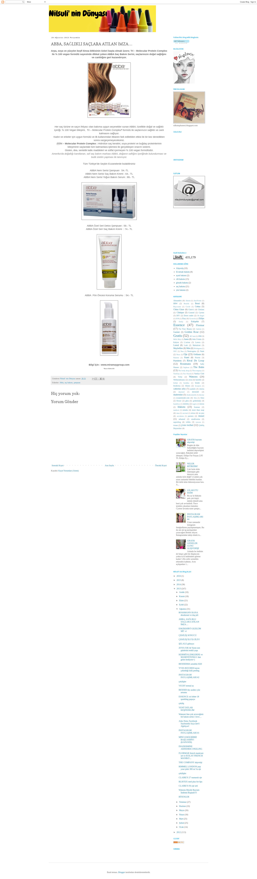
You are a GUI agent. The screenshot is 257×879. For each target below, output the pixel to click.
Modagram (198, 348)
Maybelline (178, 348)
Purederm (177, 361)
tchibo (188, 422)
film (195, 398)
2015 (179, 580)
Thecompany (197, 371)
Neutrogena (191, 351)
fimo (202, 398)
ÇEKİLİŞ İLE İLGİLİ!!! (189, 639)
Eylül (181, 604)
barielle (198, 380)
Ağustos (183, 609)
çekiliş (181, 703)
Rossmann (185, 363)
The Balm (198, 367)
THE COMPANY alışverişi (190, 762)
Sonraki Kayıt (57, 465)
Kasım (182, 596)
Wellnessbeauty (179, 380)
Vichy (180, 377)
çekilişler (182, 681)
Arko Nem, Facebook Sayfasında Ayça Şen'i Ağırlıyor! (189, 723)
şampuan (77, 382)
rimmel (201, 416)
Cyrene (201, 313)
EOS (177, 319)
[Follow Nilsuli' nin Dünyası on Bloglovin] (181, 43)
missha (185, 410)
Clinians (201, 309)
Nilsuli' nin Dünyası (78, 13)
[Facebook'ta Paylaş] (101, 378)
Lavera (197, 342)
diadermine (178, 395)
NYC (175, 351)
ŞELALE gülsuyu (186, 644)
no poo (201, 413)
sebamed (182, 419)
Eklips (201, 318)
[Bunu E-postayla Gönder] (93, 378)
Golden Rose (192, 332)
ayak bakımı (181, 275)
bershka (186, 383)
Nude (202, 351)
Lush (186, 345)
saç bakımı (69, 382)
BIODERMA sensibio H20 (190, 664)
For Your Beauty (185, 329)
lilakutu (181, 406)
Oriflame (197, 354)
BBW (175, 303)
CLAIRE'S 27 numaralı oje (190, 777)
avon (190, 380)
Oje (185, 354)
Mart (181, 819)
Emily (181, 322)
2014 (179, 584)
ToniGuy (176, 374)
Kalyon (176, 342)
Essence (179, 325)
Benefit (186, 304)
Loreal (176, 345)
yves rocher (187, 425)
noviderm (180, 416)
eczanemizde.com (183, 398)
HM (199, 336)
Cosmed (191, 313)
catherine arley (179, 389)
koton (202, 404)
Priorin (197, 357)
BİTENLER (184, 797)
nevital (185, 413)
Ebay (184, 318)
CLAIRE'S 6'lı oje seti (188, 786)
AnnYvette (197, 301)
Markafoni (197, 345)
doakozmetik (191, 395)
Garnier (176, 332)
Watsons (193, 376)
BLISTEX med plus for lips (190, 782)
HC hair (192, 336)
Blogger (121, 872)
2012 (179, 832)
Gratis (177, 336)
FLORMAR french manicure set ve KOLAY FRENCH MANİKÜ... (191, 755)
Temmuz (183, 802)
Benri (197, 303)
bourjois (198, 386)
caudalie (192, 389)
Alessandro (177, 300)
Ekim (181, 600)
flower (178, 401)
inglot (194, 404)
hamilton (176, 404)
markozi (176, 410)
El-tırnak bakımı (183, 272)
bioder (197, 383)
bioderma (176, 386)
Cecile (188, 307)
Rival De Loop (195, 360)
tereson (198, 422)
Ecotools (192, 319)
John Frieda (196, 339)
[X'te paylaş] (98, 378)
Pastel (186, 357)
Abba (62, 382)
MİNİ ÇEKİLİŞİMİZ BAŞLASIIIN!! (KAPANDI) (188, 739)
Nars (182, 351)
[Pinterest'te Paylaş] (103, 378)
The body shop (183, 371)
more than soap (198, 410)
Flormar (200, 325)
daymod (181, 392)
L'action (187, 342)
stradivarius (195, 419)
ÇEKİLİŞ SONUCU (188, 635)
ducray (201, 395)
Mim (188, 348)
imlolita (186, 404)
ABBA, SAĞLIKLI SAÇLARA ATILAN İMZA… (189, 621)
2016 (179, 576)
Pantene (176, 358)
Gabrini (198, 329)
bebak (175, 383)
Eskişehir (195, 321)
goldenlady (197, 401)
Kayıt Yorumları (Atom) (68, 471)
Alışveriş (180, 268)
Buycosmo (177, 307)
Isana (186, 339)
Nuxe (178, 355)
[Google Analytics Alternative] (178, 842)
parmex (191, 416)
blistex (187, 386)
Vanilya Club (199, 374)
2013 (179, 588)
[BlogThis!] (96, 378)
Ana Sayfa (109, 465)
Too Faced (187, 374)
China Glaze (178, 309)
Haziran (182, 806)
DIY (178, 315)
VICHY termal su (186, 686)
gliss (187, 401)
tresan (175, 425)
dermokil (195, 392)
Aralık (182, 592)
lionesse (197, 407)
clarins (201, 389)
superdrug (177, 422)
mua (177, 413)
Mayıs (182, 810)
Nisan (182, 814)
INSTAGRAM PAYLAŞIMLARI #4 (195, 516)
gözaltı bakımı (182, 283)
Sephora (186, 367)
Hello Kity (177, 339)
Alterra (188, 301)
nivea (193, 413)
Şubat (181, 823)
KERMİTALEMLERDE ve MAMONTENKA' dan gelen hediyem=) (191, 657)
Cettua (197, 306)
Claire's (191, 309)
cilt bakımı (180, 279)
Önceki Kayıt (161, 465)
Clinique (180, 312)
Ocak (181, 827)
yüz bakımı (180, 290)
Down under (188, 315)
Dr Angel (200, 316)
